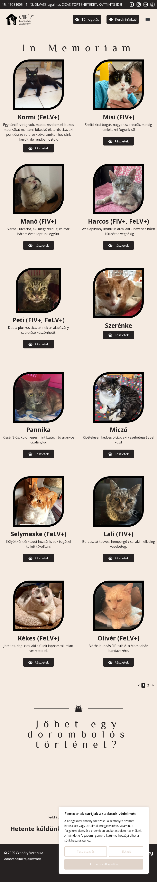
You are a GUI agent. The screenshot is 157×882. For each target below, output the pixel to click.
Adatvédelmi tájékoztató (22, 859)
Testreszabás (86, 851)
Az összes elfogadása (104, 864)
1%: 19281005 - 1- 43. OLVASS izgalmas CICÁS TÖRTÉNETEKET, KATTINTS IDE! (62, 4)
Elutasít (126, 851)
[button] (147, 19)
